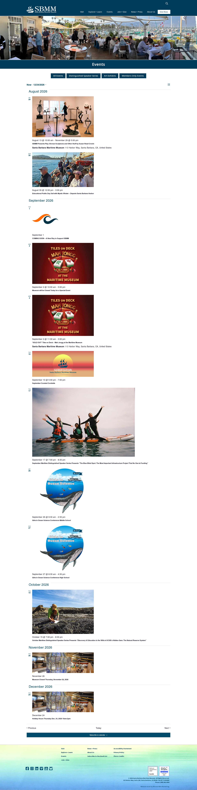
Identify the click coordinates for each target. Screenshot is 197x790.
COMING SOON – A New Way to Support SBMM (50, 238)
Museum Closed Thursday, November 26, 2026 (50, 679)
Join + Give (121, 11)
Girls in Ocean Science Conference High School (50, 577)
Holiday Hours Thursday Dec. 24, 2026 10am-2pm (51, 718)
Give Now (164, 11)
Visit (82, 11)
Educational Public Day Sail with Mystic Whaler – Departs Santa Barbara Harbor (63, 193)
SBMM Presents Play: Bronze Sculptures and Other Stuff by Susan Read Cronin (63, 143)
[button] (167, 3)
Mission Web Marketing (161, 786)
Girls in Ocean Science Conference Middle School (51, 520)
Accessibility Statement (123, 749)
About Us (151, 11)
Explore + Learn (95, 11)
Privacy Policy (119, 752)
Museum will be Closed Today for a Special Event (51, 290)
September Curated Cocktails (43, 383)
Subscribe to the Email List (97, 756)
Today (98, 728)
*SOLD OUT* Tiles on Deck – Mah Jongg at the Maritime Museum (57, 342)
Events (110, 11)
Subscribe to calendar (97, 735)
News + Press (136, 11)
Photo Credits (119, 756)
